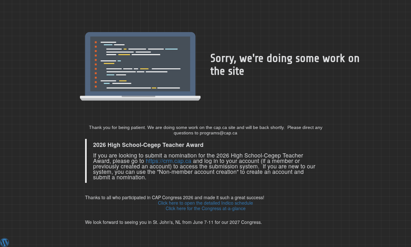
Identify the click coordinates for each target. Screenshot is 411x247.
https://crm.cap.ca (168, 161)
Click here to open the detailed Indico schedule (205, 203)
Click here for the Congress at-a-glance (206, 208)
